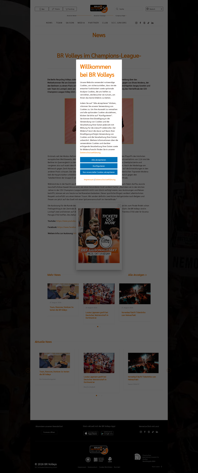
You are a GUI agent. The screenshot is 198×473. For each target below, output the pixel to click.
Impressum (89, 179)
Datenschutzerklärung (90, 152)
